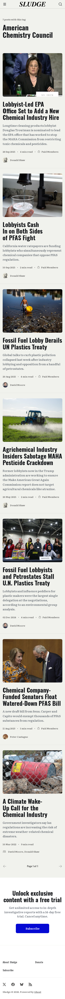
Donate (39, 962)
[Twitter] (4, 984)
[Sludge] (32, 4)
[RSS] (30, 984)
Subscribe (33, 928)
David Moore (15, 851)
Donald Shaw (31, 851)
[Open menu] (5, 4)
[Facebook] (13, 984)
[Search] (60, 4)
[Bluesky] (21, 984)
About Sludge (10, 962)
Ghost (37, 991)
